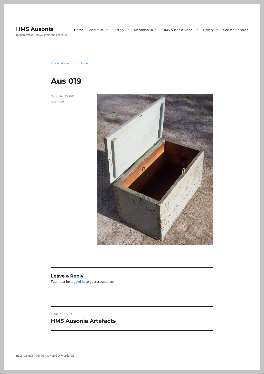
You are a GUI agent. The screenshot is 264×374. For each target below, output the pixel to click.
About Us (96, 30)
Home (79, 30)
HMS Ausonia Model (178, 30)
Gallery (208, 30)
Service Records (235, 30)
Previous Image (61, 63)
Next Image (82, 63)
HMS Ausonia (34, 29)
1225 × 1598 (57, 101)
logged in (78, 281)
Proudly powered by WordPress (55, 355)
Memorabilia (143, 30)
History (118, 30)
